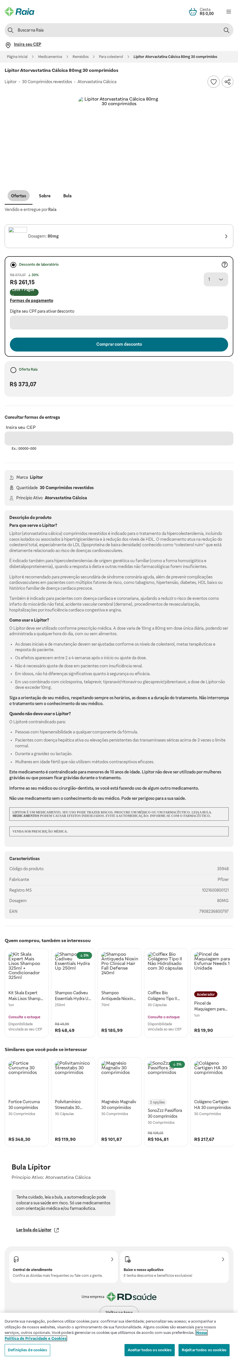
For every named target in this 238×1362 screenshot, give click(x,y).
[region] (119, 1337)
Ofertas (18, 196)
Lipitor (36, 477)
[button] (119, 137)
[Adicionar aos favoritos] (213, 82)
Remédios (81, 57)
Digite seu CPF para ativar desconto (42, 311)
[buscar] (226, 30)
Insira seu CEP (21, 427)
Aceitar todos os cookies (150, 1350)
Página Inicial (17, 57)
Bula (67, 196)
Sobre (45, 196)
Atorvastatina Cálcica (66, 498)
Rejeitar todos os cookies (204, 1350)
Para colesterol (111, 57)
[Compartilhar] (227, 82)
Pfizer (223, 879)
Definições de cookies (27, 1350)
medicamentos (25, 815)
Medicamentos (50, 57)
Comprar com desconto (119, 344)
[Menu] (229, 12)
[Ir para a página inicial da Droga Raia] (19, 12)
